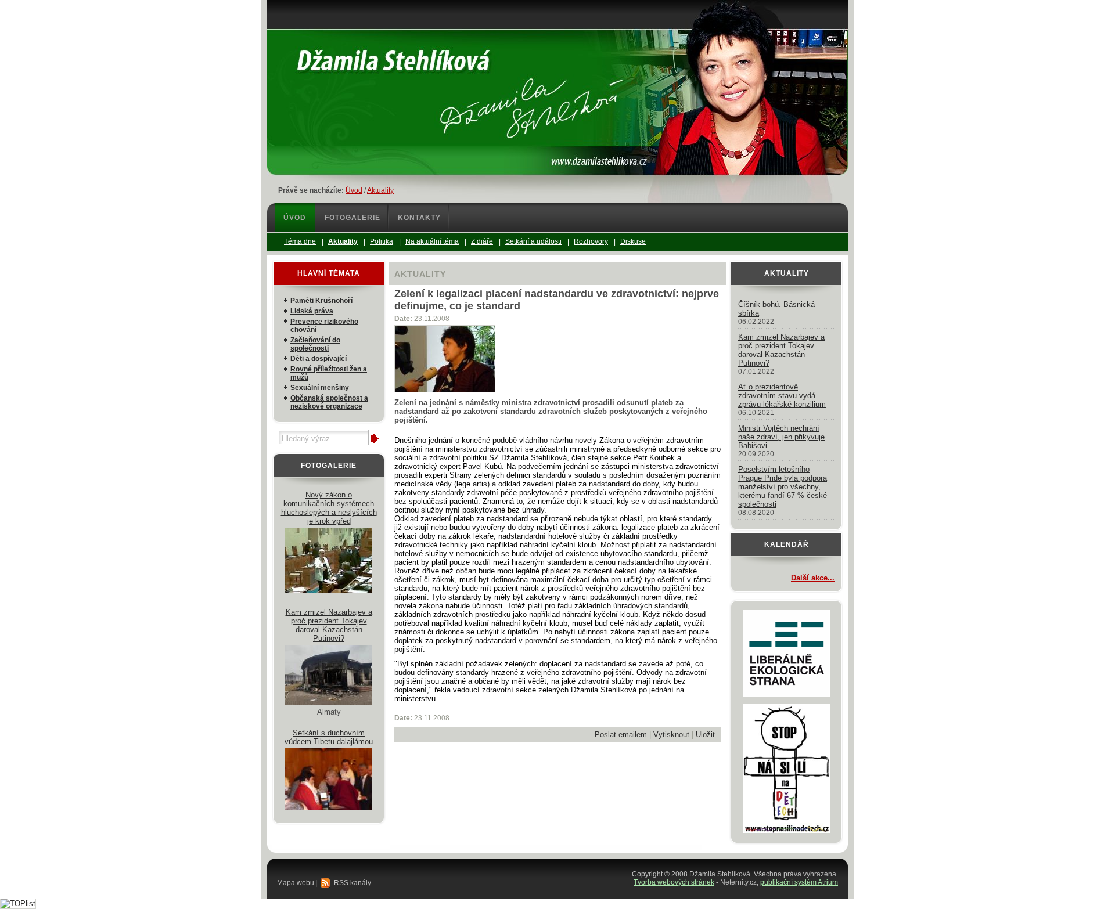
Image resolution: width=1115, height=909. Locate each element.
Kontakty (419, 218)
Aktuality (380, 190)
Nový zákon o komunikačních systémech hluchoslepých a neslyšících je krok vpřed (329, 507)
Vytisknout (671, 734)
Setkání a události (533, 241)
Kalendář (786, 544)
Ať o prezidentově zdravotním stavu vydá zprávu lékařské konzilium (782, 396)
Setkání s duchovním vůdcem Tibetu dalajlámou (329, 737)
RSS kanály (352, 883)
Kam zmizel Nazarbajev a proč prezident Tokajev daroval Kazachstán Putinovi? (329, 625)
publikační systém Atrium (799, 882)
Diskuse (633, 241)
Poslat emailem (621, 734)
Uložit (705, 734)
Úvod (354, 190)
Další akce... (813, 577)
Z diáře (482, 241)
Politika (381, 241)
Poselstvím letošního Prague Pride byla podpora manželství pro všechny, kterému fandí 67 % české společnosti (782, 486)
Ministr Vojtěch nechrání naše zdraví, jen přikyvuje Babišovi (781, 437)
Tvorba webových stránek (674, 882)
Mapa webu (295, 883)
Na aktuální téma (432, 241)
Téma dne (300, 241)
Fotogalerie (352, 218)
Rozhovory (591, 241)
